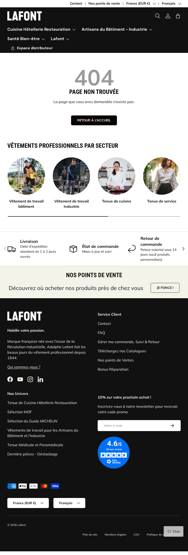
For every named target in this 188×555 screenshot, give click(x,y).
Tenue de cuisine (116, 201)
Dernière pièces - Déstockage (32, 454)
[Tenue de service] (161, 176)
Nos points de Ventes (116, 360)
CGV (136, 534)
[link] (168, 16)
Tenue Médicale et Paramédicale (35, 445)
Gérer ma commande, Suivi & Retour (129, 341)
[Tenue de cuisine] (116, 176)
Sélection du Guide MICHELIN (32, 421)
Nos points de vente (104, 3)
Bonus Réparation (113, 369)
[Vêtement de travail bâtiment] (26, 176)
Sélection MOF (19, 412)
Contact (76, 3)
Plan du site (90, 534)
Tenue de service (161, 201)
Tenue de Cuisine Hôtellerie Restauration (42, 402)
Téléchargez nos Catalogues (122, 351)
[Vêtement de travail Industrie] (71, 176)
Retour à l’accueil (94, 120)
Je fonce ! (165, 288)
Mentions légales (115, 534)
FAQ (101, 332)
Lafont (21, 525)
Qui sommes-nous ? (23, 367)
